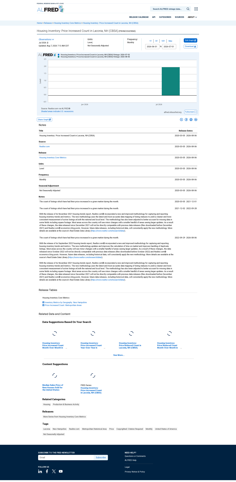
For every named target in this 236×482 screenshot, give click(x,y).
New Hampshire (59, 429)
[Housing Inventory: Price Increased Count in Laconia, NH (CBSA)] (93, 375)
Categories (165, 17)
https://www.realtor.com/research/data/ (108, 231)
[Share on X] (181, 119)
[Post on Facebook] (186, 119)
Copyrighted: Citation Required (130, 429)
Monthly (149, 429)
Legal (127, 467)
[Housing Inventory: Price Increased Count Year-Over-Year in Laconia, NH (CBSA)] (93, 333)
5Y (156, 41)
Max (170, 41)
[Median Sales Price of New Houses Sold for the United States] (54, 375)
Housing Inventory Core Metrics (67, 23)
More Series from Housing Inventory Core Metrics (64, 417)
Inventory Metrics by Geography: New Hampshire (66, 302)
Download (189, 46)
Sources (179, 17)
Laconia (46, 429)
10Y (163, 41)
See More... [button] (119, 355)
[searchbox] (171, 9)
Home (39, 23)
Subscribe (101, 457)
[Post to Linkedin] (195, 119)
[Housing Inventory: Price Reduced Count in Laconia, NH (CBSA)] (131, 333)
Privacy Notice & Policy (135, 472)
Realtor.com (44, 146)
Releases (48, 23)
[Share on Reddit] (191, 119)
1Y (150, 41)
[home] (51, 9)
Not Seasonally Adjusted (53, 434)
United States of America (166, 429)
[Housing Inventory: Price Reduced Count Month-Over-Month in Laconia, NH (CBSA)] (169, 333)
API (153, 17)
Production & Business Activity (66, 404)
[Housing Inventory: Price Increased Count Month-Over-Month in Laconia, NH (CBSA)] (54, 333)
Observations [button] (45, 39)
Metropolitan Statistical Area (94, 429)
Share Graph (43, 119)
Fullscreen (190, 112)
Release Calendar (138, 17)
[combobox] (171, 8)
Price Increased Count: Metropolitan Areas (63, 305)
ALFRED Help (130, 460)
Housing (46, 404)
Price (111, 429)
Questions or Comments (135, 456)
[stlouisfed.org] (50, 3)
